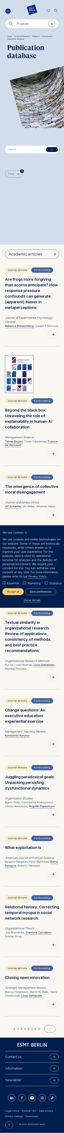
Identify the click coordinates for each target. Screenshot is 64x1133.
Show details (32, 600)
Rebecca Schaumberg (19, 326)
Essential (13, 583)
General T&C (29, 1110)
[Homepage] (32, 10)
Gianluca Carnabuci (38, 932)
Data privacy (46, 1110)
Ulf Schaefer (13, 506)
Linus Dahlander (44, 664)
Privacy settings (14, 1116)
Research (36, 36)
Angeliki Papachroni (42, 806)
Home (10, 36)
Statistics (55, 583)
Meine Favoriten (48, 10)
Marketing (34, 583)
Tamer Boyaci (14, 441)
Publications (48, 36)
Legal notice (12, 1110)
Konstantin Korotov (17, 735)
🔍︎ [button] (56, 10)
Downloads (32, 1116)
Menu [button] (8, 11)
